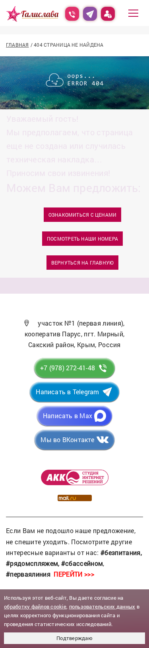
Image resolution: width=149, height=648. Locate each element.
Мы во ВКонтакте (67, 439)
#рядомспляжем (32, 563)
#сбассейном (82, 563)
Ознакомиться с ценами (82, 214)
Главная (17, 44)
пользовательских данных (102, 606)
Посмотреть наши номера (82, 238)
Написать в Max (67, 415)
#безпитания (121, 552)
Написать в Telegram (67, 391)
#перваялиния (28, 574)
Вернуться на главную (82, 262)
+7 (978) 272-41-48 (67, 368)
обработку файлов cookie (35, 606)
